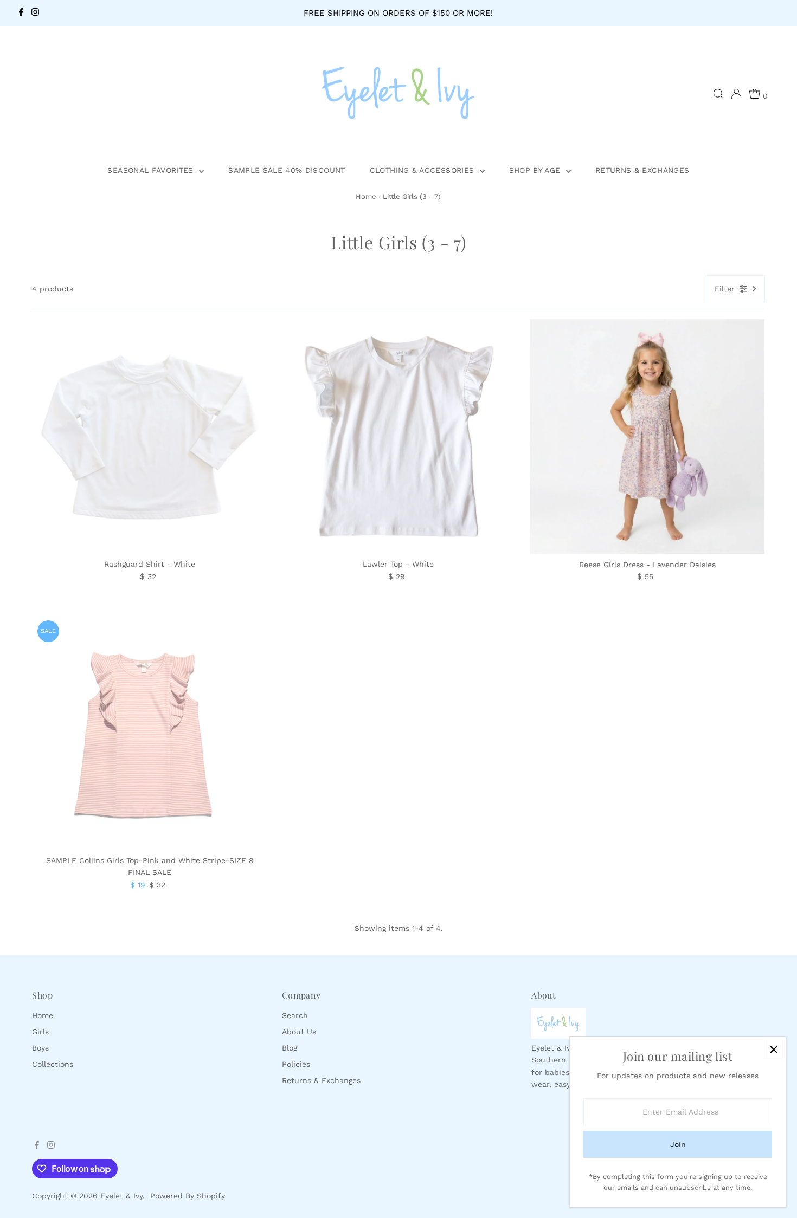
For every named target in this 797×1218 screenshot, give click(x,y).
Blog (289, 1048)
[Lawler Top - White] (398, 436)
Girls (40, 1031)
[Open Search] (718, 94)
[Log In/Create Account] (736, 94)
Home (366, 196)
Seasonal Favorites (151, 170)
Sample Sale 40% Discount (286, 170)
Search (295, 1015)
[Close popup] (773, 1049)
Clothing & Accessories (423, 170)
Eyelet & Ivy (121, 1195)
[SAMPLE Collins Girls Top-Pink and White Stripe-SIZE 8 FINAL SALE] (149, 732)
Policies (296, 1064)
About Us (299, 1031)
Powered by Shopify (187, 1195)
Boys (40, 1048)
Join (678, 1144)
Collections (52, 1064)
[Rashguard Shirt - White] (149, 436)
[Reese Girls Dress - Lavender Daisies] (647, 436)
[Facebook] (21, 13)
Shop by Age (536, 170)
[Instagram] (35, 13)
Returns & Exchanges (642, 170)
